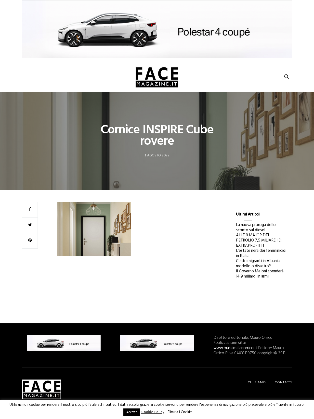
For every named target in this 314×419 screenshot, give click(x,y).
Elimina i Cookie (180, 412)
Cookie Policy (152, 412)
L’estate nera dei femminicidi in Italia (261, 253)
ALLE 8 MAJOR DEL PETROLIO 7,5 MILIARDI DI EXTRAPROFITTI (259, 240)
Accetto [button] (131, 412)
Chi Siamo (257, 382)
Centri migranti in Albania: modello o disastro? (258, 263)
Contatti (283, 382)
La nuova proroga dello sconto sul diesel (256, 227)
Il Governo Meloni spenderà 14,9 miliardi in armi (260, 274)
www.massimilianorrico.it (235, 348)
